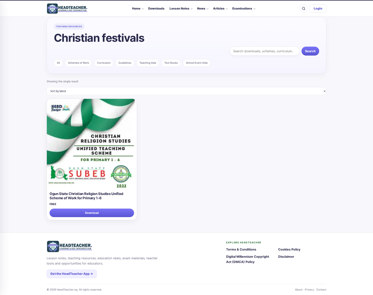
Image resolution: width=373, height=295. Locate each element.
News (201, 8)
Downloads (156, 8)
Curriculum (103, 62)
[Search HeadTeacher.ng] (304, 8)
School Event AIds (197, 62)
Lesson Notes (179, 8)
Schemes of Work (78, 62)
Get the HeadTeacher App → (71, 274)
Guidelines (125, 62)
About (298, 289)
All (58, 62)
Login (318, 8)
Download (92, 212)
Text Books (171, 62)
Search (310, 51)
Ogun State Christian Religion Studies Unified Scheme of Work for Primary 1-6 (86, 196)
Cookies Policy (289, 249)
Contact (321, 289)
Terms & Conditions (241, 249)
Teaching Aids (147, 62)
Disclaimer (286, 256)
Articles (219, 8)
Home (136, 8)
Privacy (309, 289)
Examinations (242, 8)
